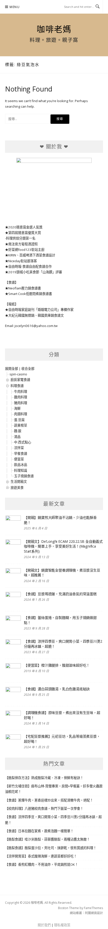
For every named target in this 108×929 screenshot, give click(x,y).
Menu (15, 7)
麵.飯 (17, 431)
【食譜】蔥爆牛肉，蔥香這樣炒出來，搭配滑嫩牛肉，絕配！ (49, 800)
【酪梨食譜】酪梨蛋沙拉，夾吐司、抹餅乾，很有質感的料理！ (50, 848)
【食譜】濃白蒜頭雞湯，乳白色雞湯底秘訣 (57, 688)
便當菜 (19, 459)
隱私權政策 (62, 925)
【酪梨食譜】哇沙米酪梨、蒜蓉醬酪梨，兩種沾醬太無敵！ (47, 839)
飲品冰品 (20, 464)
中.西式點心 (22, 442)
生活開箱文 (19, 481)
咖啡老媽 (54, 29)
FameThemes (93, 908)
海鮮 (17, 408)
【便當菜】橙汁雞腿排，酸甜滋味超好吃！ (57, 665)
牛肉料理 (20, 391)
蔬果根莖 (20, 425)
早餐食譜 (20, 453)
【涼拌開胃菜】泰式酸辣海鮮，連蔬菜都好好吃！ (41, 856)
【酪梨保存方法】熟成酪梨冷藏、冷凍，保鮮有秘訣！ (44, 777)
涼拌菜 (19, 447)
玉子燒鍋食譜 (24, 476)
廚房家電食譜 (20, 379)
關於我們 (44, 925)
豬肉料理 (20, 403)
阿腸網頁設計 (94, 913)
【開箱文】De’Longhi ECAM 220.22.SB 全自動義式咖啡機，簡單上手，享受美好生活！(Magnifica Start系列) (63, 546)
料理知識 (20, 470)
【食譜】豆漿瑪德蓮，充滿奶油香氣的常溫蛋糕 (60, 593)
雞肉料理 (20, 397)
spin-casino (18, 374)
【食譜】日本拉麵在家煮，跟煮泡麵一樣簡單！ (39, 831)
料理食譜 (17, 385)
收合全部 (27, 368)
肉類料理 (20, 414)
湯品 (17, 436)
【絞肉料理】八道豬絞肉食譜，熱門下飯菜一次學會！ (44, 808)
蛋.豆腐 (19, 419)
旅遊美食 (17, 487)
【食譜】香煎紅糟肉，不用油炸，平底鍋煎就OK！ (41, 864)
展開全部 (11, 368)
